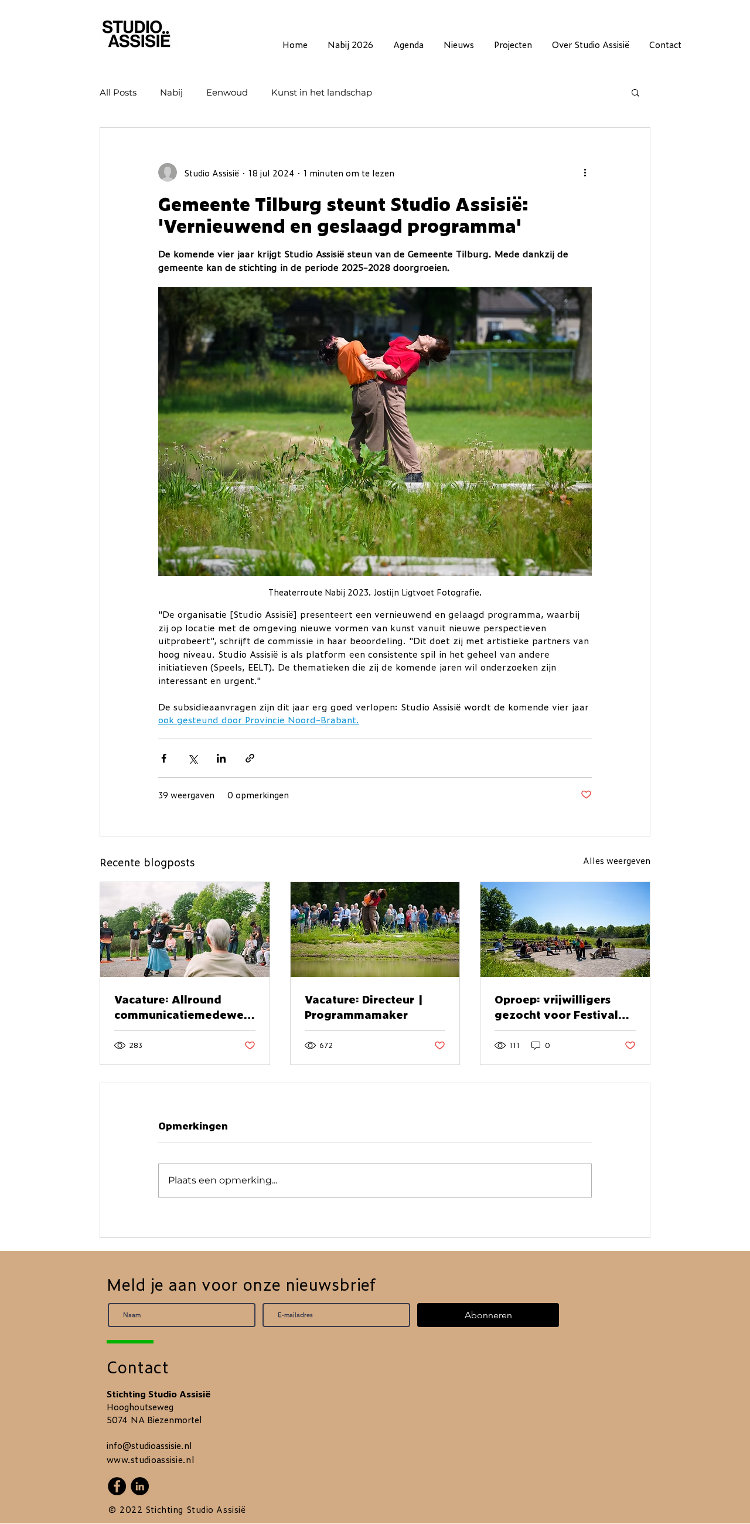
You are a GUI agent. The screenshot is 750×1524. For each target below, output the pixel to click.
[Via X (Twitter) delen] (192, 758)
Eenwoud (227, 92)
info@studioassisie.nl (149, 1445)
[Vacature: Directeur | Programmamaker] (375, 929)
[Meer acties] (585, 172)
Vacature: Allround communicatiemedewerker (181, 1006)
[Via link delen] (249, 758)
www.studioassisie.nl (151, 1459)
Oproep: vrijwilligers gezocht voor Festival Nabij (556, 1006)
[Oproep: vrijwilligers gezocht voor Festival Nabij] (565, 929)
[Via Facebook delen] (163, 758)
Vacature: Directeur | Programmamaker (364, 1006)
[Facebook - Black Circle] (117, 1486)
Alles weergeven (616, 860)
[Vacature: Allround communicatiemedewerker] (185, 929)
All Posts (118, 92)
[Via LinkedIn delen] (221, 758)
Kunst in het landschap (321, 92)
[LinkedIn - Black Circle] (140, 1486)
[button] (635, 92)
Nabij (171, 92)
